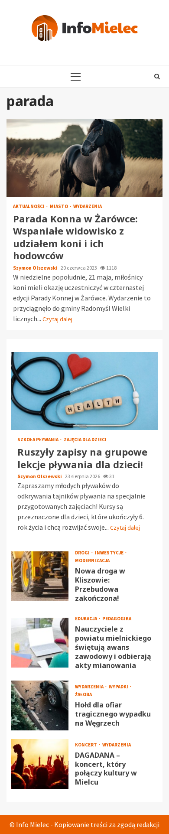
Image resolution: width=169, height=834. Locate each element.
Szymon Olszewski (35, 267)
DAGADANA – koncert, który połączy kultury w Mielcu (39, 764)
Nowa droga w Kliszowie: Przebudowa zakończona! (39, 576)
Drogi (83, 553)
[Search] (157, 76)
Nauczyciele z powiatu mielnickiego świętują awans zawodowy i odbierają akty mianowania (39, 643)
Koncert (86, 745)
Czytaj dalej (57, 319)
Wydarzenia (87, 206)
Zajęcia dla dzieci (85, 439)
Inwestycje (109, 553)
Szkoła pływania (38, 439)
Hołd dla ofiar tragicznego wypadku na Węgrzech (39, 705)
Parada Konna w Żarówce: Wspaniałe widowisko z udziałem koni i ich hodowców (84, 158)
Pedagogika (116, 618)
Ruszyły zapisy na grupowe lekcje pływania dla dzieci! (84, 391)
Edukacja (86, 618)
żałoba (83, 694)
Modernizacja (92, 560)
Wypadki (119, 686)
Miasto (59, 206)
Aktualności (29, 206)
